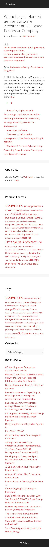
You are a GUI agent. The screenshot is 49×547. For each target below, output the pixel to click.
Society (8, 260)
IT (42, 250)
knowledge (24, 253)
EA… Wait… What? (14, 431)
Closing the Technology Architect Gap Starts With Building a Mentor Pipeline (24, 416)
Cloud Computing (29, 221)
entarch (17, 238)
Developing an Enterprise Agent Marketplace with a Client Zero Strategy (21, 459)
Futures (20, 250)
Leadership (33, 118)
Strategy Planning (13, 122)
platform (8, 330)
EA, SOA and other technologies (19, 231)
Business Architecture (29, 217)
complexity (10, 224)
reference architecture (33, 330)
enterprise (25, 237)
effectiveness (10, 234)
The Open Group (24, 263)
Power (22, 329)
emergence (19, 313)
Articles (7, 214)
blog (33, 302)
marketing (17, 323)
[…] (13, 96)
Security (23, 256)
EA (42, 228)
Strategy (24, 260)
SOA (38, 257)
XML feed (28, 177)
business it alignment (20, 305)
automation (19, 302)
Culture (33, 309)
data (41, 224)
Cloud (16, 309)
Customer (9, 313)
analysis (30, 298)
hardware (9, 323)
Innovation (37, 250)
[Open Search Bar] (45, 4)
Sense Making (32, 256)
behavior (27, 302)
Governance (28, 250)
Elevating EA (9, 238)
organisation (19, 326)
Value (7, 337)
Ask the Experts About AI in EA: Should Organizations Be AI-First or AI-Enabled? (23, 521)
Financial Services (23, 319)
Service (15, 334)
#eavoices (12, 110)
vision (12, 337)
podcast (15, 330)
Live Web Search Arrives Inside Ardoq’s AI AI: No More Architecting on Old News (20, 406)
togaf (35, 263)
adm (25, 298)
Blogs (38, 302)
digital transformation (28, 114)
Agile (26, 206)
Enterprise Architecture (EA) (15, 246)
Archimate (26, 211)
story (33, 333)
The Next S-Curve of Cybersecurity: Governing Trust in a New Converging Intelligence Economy (23, 150)
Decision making (11, 228)
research (8, 334)
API (17, 180)
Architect (37, 298)
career (33, 305)
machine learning (12, 256)
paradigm (33, 326)
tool (37, 334)
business (10, 217)
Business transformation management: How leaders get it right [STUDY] (23, 138)
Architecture (37, 210)
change (9, 309)
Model (31, 323)
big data (35, 214)
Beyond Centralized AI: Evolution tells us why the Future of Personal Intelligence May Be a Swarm (24, 377)
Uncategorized (10, 267)
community (25, 309)
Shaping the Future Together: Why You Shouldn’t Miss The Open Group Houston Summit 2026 (24, 499)
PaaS (25, 326)
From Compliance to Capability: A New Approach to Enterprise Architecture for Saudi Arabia (22, 395)
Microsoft (24, 323)
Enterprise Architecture (23, 242)
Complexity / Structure (27, 224)
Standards (16, 260)
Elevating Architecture (15, 118)
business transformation (13, 221)
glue (32, 319)
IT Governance (12, 253)
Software (22, 130)
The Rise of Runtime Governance (21, 513)
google (37, 319)
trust (42, 333)
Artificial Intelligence (21, 213)
